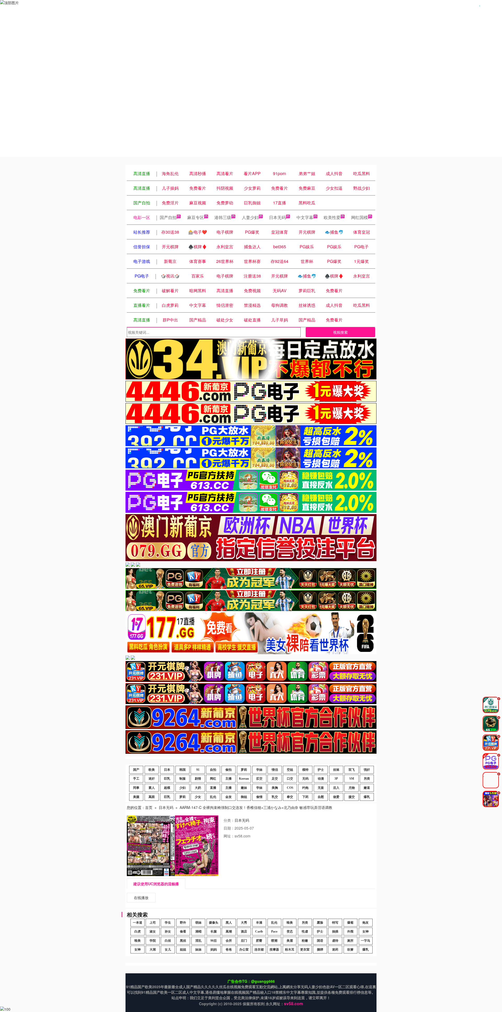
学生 (168, 922)
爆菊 (350, 922)
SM (351, 778)
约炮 (305, 788)
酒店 (244, 931)
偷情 (259, 797)
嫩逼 (367, 788)
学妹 (259, 770)
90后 (213, 940)
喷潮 (274, 940)
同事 (136, 788)
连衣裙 (259, 949)
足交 (275, 778)
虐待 (335, 940)
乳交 (275, 797)
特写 (335, 922)
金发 (228, 797)
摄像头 (213, 922)
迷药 (335, 949)
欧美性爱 (332, 217)
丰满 (259, 922)
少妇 (182, 788)
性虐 (305, 931)
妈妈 (213, 949)
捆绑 (320, 949)
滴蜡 (198, 931)
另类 (367, 778)
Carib (259, 931)
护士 (321, 770)
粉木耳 (289, 949)
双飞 (352, 770)
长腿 (213, 931)
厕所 (350, 940)
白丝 (168, 940)
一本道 (137, 922)
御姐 (244, 797)
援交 (352, 797)
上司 (153, 922)
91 (197, 770)
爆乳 (367, 797)
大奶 (198, 788)
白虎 (137, 931)
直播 (213, 788)
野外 (183, 922)
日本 (167, 770)
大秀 (244, 922)
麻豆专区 (195, 217)
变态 (290, 931)
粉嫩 (305, 940)
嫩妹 (244, 788)
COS (290, 788)
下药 (305, 797)
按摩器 (274, 949)
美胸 (275, 788)
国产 (136, 770)
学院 (153, 940)
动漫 (321, 778)
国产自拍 (168, 217)
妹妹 (198, 949)
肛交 (259, 778)
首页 (148, 807)
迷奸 (152, 778)
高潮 (229, 931)
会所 (229, 940)
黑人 (229, 922)
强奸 (367, 770)
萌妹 (198, 922)
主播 (228, 778)
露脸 (320, 922)
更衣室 (305, 949)
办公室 (244, 949)
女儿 (168, 949)
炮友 (365, 922)
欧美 (152, 770)
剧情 (198, 778)
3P (336, 778)
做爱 (336, 797)
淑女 (153, 931)
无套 (321, 788)
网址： (229, 835)
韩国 (182, 770)
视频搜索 (340, 332)
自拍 (213, 770)
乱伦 (213, 797)
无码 (305, 778)
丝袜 (336, 770)
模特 (305, 770)
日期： (229, 828)
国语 (320, 940)
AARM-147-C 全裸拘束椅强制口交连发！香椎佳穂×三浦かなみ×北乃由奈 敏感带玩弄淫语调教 (256, 807)
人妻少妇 (250, 217)
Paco (274, 931)
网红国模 (359, 217)
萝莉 (244, 770)
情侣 (275, 770)
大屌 (153, 949)
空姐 (290, 770)
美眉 (290, 940)
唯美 (290, 922)
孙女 (168, 931)
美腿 (136, 797)
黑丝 (183, 940)
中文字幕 (304, 217)
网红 (213, 778)
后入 (336, 788)
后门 (244, 940)
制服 (182, 778)
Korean (244, 778)
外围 (350, 931)
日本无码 (277, 217)
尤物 (352, 788)
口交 (290, 778)
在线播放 (141, 897)
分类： (229, 820)
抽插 (335, 931)
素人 (152, 788)
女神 (365, 931)
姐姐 (183, 949)
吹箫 (350, 949)
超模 (167, 788)
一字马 (365, 940)
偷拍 (228, 770)
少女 (198, 797)
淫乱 (198, 940)
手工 (136, 778)
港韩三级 (222, 217)
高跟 (152, 797)
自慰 (321, 797)
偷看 (183, 931)
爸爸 (229, 949)
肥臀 (259, 940)
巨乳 (167, 778)
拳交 (290, 797)
